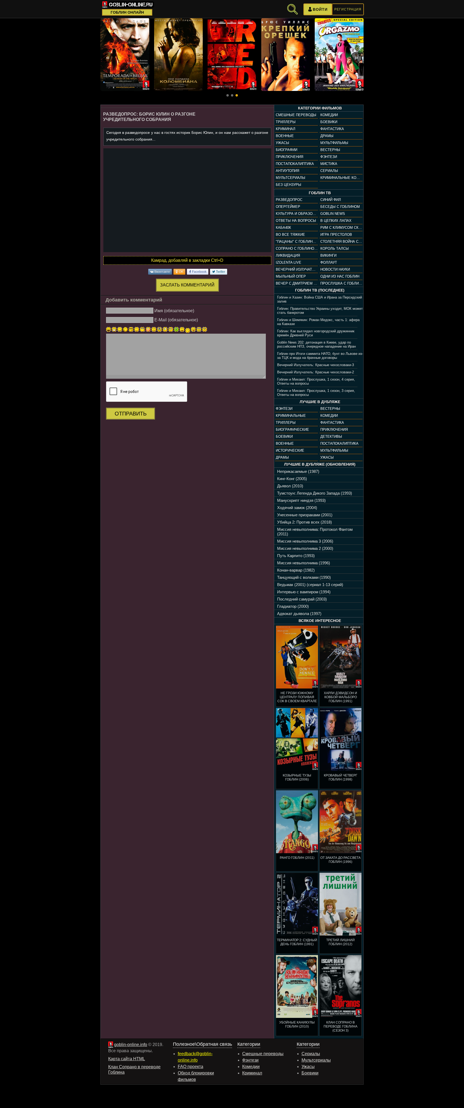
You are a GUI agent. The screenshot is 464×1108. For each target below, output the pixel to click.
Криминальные (291, 416)
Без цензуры (288, 185)
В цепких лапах (335, 221)
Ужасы (282, 143)
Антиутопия (287, 171)
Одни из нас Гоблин (339, 276)
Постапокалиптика (295, 164)
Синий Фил (330, 200)
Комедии (329, 115)
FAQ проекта (190, 1066)
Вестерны (330, 150)
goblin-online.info (130, 1044)
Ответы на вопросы (296, 221)
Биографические (292, 430)
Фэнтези (328, 157)
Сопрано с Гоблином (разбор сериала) (297, 248)
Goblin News (332, 214)
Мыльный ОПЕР (291, 276)
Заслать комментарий (187, 285)
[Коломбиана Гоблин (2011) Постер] (178, 54)
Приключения (289, 157)
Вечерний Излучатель (297, 269)
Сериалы (329, 171)
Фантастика (332, 129)
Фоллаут (328, 262)
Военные (285, 136)
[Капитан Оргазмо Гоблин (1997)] (339, 54)
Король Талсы (334, 248)
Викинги (328, 255)
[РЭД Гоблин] (232, 54)
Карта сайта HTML (126, 1059)
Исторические (290, 450)
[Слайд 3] (236, 95)
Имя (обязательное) (174, 310)
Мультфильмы (334, 143)
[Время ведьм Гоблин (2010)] (124, 54)
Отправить (131, 414)
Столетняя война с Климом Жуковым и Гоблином (341, 242)
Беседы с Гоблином (340, 207)
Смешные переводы (296, 115)
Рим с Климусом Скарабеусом (341, 228)
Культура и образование (297, 214)
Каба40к (283, 228)
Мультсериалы (290, 178)
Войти (320, 9)
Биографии (286, 150)
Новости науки (335, 269)
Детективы (331, 437)
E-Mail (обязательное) (176, 320)
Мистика (328, 164)
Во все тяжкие (290, 235)
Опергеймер (288, 207)
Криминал (285, 129)
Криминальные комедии (341, 178)
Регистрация (347, 9)
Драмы (327, 136)
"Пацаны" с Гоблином (297, 242)
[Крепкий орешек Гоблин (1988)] (285, 54)
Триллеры (286, 122)
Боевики (328, 122)
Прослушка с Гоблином (341, 283)
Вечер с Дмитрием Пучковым (297, 283)
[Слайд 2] (232, 95)
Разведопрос (289, 200)
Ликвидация (288, 255)
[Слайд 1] (227, 95)
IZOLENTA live (288, 262)
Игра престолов (336, 235)
